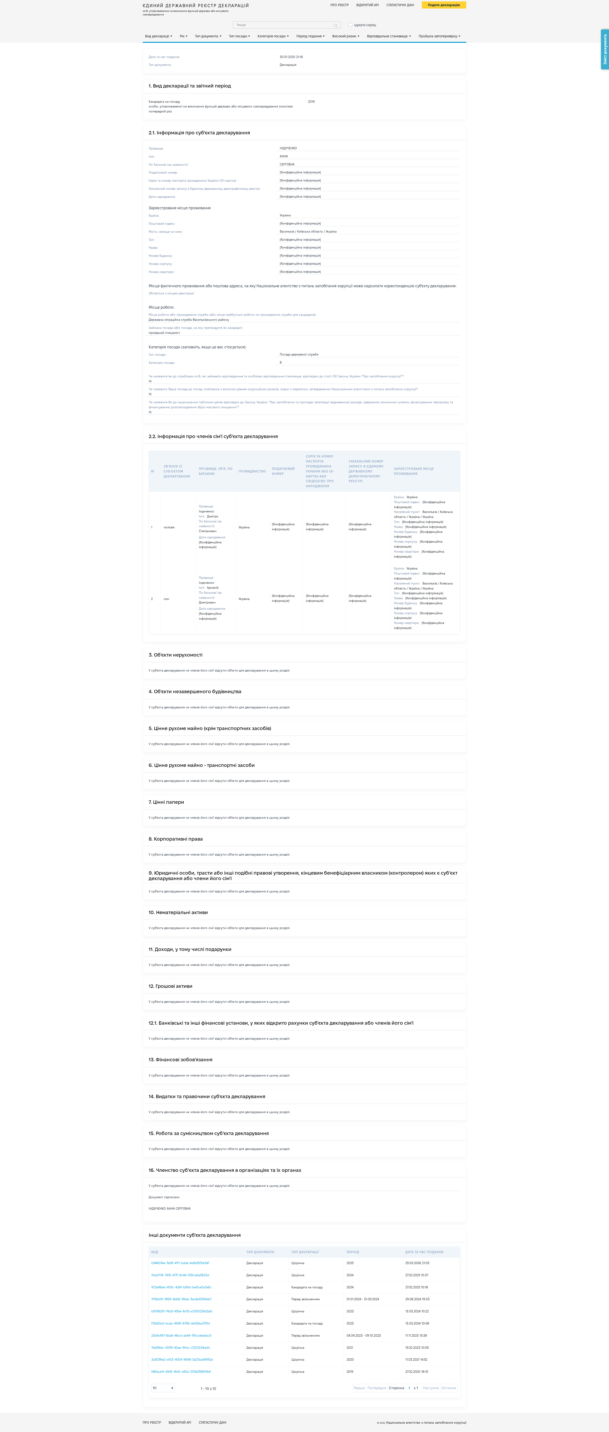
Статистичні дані (400, 5)
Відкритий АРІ (367, 5)
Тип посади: (238, 36)
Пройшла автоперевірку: (438, 36)
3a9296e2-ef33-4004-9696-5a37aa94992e (182, 1359)
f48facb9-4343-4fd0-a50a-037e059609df (181, 1371)
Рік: (182, 36)
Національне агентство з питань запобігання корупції (426, 1422)
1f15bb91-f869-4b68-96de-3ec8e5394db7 (181, 1299)
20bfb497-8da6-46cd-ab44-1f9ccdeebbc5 (181, 1335)
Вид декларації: (157, 36)
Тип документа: (207, 36)
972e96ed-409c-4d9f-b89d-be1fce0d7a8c (181, 1287)
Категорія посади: (272, 36)
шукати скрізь (365, 25)
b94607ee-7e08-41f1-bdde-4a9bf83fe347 (180, 1263)
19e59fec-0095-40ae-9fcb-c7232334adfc (180, 1347)
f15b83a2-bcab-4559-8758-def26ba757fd (180, 1323)
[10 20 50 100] (163, 1388)
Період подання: (309, 36)
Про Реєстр (339, 5)
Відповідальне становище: (387, 36)
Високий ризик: (344, 36)
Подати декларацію (444, 5)
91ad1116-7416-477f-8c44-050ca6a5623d (180, 1275)
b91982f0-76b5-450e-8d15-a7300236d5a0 (181, 1311)
